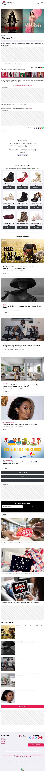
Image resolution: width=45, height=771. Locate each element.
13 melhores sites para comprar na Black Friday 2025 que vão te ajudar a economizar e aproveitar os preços (20, 602)
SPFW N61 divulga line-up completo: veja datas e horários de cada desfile (22, 307)
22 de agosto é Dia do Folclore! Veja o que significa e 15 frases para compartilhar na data (21, 462)
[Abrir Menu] (42, 3)
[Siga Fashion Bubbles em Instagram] (22, 155)
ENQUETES (15, 755)
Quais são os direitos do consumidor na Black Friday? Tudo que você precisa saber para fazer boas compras (20, 573)
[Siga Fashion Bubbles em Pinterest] (27, 155)
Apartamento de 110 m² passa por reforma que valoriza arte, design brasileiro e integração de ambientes (20, 385)
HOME (4, 755)
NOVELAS (31, 755)
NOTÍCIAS (20, 755)
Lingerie (4, 40)
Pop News (3, 35)
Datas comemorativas (7, 264)
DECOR (19, 756)
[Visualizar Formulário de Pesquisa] (38, 3)
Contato (3, 743)
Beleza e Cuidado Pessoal (8, 422)
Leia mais (6, 273)
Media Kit (3, 739)
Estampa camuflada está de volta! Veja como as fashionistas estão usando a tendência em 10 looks (21, 346)
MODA (36, 755)
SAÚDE (15, 756)
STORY (29, 756)
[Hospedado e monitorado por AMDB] (22, 769)
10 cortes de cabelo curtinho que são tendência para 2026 (20, 424)
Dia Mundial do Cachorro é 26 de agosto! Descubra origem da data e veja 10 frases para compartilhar (21, 267)
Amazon (29, 108)
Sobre (2, 738)
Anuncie (3, 741)
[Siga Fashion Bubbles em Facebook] (18, 155)
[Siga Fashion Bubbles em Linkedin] (25, 155)
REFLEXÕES (24, 756)
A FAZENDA (9, 755)
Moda (4, 304)
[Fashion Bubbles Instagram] (22, 75)
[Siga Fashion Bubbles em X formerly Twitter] (20, 155)
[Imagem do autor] (2, 64)
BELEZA (40, 755)
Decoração (5, 383)
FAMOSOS (26, 755)
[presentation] (22, 251)
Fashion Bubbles (8, 64)
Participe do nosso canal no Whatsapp (23, 85)
